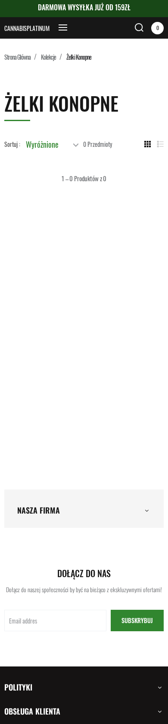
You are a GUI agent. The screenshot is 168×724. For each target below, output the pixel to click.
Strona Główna (17, 56)
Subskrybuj (137, 620)
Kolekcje (48, 56)
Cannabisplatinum (27, 28)
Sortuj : (12, 144)
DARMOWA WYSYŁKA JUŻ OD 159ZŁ (84, 7)
